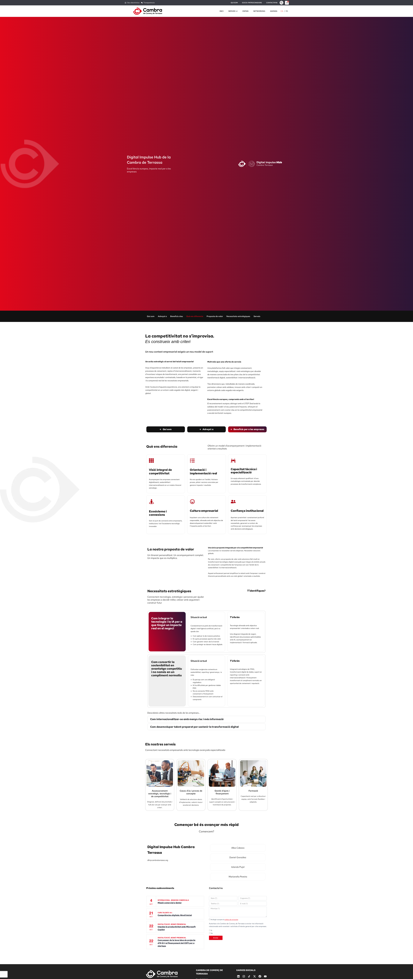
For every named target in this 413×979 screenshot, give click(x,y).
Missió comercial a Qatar (170, 903)
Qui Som (234, 3)
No (212, 933)
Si (211, 930)
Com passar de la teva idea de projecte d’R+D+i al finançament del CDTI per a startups (176, 943)
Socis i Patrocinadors (252, 3)
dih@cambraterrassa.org (157, 860)
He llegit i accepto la (224, 920)
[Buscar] (281, 3)
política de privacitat (231, 920)
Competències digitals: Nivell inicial (175, 915)
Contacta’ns (271, 3)
